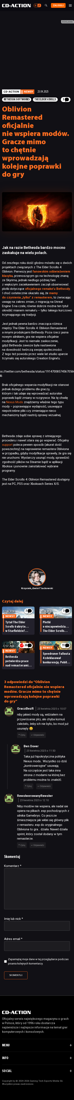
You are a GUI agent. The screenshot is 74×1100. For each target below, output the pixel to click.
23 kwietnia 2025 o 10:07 (51, 708)
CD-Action (11, 91)
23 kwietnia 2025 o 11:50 (41, 750)
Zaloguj (58, 5)
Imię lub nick (13, 919)
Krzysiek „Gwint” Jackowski (37, 588)
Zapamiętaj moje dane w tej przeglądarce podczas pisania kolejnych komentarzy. (38, 961)
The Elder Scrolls (45, 99)
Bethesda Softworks (17, 99)
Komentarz (12, 866)
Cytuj (22, 735)
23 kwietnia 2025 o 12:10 (34, 800)
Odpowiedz (38, 735)
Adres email (13, 939)
